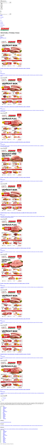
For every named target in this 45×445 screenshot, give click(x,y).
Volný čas (41, 425)
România (4, 416)
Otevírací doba (9, 422)
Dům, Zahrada (13, 425)
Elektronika (16, 425)
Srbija (4, 440)
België (4, 406)
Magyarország (5, 411)
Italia (3, 412)
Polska (4, 415)
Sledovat (4, 113)
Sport (24, 425)
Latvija (4, 437)
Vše (0, 36)
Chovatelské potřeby (37, 425)
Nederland (4, 414)
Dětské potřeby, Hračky (31, 425)
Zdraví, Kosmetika (21, 425)
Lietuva (4, 413)
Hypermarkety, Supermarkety (4, 425)
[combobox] (5, 2)
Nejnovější (1, 422)
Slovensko (4, 418)
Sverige (4, 441)
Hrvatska (4, 410)
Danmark (4, 408)
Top (3, 422)
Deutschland (5, 407)
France (4, 433)
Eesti (3, 409)
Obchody (5, 422)
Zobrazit (2, 113)
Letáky (1, 37)
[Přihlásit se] (0, 10)
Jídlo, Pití (10, 425)
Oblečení (26, 425)
